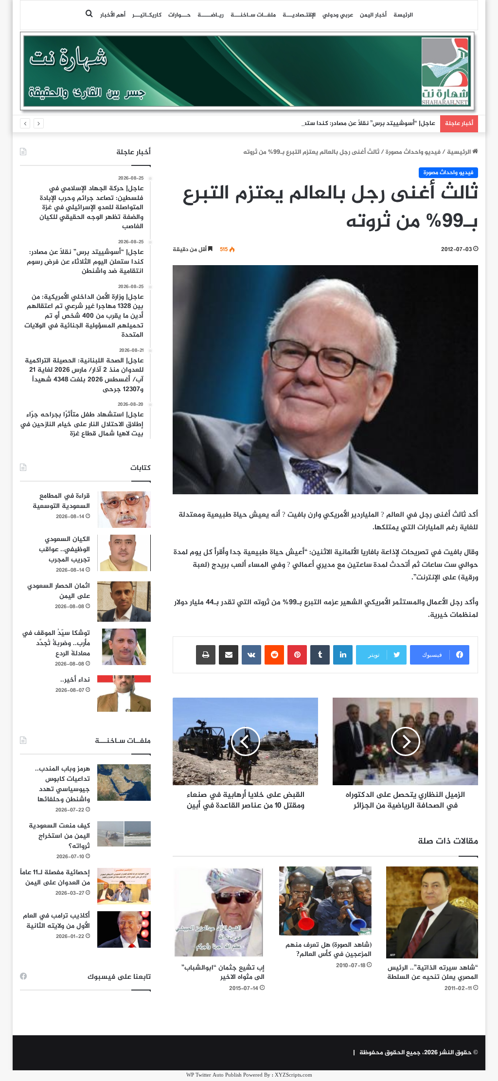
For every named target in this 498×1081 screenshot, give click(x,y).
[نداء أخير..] (124, 693)
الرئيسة (403, 15)
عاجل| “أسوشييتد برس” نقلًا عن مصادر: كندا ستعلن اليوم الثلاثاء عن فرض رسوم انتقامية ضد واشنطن (299, 123)
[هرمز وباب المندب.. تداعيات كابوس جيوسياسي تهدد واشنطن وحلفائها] (124, 782)
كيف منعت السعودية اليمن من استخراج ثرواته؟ (59, 836)
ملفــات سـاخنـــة (253, 15)
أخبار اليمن (373, 15)
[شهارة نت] (249, 73)
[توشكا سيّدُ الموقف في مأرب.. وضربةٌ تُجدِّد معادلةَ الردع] (124, 647)
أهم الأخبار (112, 15)
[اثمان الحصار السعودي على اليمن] (124, 601)
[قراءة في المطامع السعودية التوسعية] (124, 509)
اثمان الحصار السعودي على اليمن (58, 591)
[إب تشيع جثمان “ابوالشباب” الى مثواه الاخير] (219, 912)
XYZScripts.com (293, 1075)
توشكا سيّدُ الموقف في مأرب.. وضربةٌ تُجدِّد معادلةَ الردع (56, 643)
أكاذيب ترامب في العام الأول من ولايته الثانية (56, 921)
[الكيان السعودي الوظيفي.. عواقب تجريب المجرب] (124, 553)
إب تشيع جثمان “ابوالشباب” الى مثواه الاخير (223, 972)
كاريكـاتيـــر (146, 15)
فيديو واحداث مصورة (413, 152)
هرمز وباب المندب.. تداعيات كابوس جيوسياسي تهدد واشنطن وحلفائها (62, 784)
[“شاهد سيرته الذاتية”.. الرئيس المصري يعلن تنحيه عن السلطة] (432, 912)
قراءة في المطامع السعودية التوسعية (61, 501)
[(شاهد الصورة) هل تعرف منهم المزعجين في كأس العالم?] (325, 901)
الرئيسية (459, 152)
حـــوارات (179, 15)
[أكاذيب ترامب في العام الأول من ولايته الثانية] (124, 929)
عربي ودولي (337, 15)
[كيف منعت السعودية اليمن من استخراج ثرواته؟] (124, 833)
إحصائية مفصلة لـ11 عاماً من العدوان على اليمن (55, 877)
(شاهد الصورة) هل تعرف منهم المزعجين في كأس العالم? (328, 949)
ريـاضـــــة (210, 15)
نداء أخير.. (75, 679)
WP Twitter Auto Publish (214, 1075)
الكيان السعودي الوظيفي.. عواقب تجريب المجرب (64, 549)
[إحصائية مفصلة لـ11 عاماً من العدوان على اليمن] (124, 886)
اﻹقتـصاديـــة (299, 15)
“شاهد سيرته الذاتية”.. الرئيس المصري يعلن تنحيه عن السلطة (432, 972)
